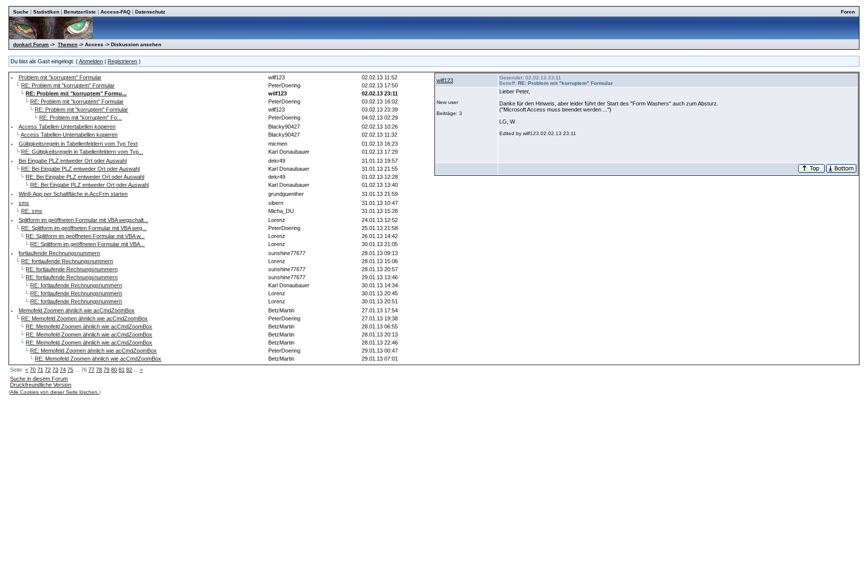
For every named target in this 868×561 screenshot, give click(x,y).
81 (122, 370)
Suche (21, 12)
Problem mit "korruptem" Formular (60, 77)
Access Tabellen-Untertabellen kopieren (67, 127)
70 (33, 370)
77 (91, 370)
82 (129, 370)
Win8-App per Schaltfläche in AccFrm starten (73, 194)
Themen (67, 44)
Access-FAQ (115, 12)
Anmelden (91, 61)
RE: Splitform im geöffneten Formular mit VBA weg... (84, 228)
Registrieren (122, 61)
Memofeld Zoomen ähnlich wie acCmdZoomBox (77, 310)
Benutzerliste (80, 12)
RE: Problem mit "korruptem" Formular (68, 85)
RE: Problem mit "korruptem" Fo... (80, 118)
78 (99, 370)
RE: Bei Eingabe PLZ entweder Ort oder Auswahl (80, 169)
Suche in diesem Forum (39, 379)
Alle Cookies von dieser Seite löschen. (54, 392)
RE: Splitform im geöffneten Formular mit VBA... (87, 244)
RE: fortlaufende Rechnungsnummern (67, 261)
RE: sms (31, 211)
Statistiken (46, 12)
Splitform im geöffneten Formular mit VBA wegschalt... (83, 220)
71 (40, 370)
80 (114, 370)
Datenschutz (150, 12)
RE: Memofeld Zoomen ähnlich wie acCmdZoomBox (84, 318)
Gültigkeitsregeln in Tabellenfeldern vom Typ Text (78, 144)
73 (55, 370)
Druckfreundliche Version (40, 385)
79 (106, 370)
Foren (848, 12)
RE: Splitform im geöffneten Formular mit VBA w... (85, 236)
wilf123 (445, 80)
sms (24, 203)
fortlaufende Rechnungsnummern (59, 253)
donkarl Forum (31, 44)
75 (70, 370)
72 (48, 370)
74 (63, 370)
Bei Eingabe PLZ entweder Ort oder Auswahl (73, 161)
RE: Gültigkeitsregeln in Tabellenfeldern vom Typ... (82, 152)
